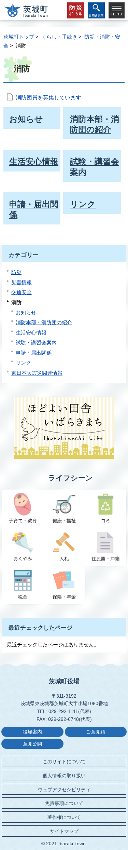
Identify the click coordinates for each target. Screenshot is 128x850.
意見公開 (32, 743)
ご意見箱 (95, 732)
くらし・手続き (59, 37)
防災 (16, 272)
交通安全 (21, 292)
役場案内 (32, 732)
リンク (23, 363)
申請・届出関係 (34, 353)
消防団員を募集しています (48, 97)
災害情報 (21, 282)
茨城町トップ (18, 37)
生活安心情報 (31, 332)
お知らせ (26, 312)
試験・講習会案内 (36, 342)
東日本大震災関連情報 (36, 373)
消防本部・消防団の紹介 (44, 322)
